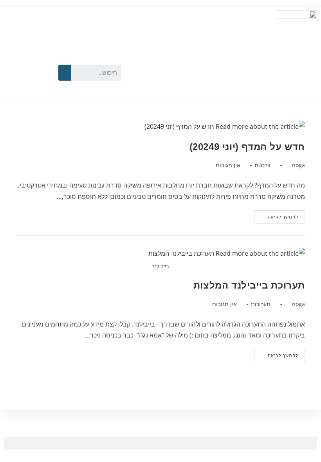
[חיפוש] (64, 73)
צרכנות (262, 165)
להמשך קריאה (276, 215)
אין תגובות (228, 165)
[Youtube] (13, 59)
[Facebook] (36, 59)
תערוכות (261, 304)
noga (298, 165)
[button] (160, 443)
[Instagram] (13, 83)
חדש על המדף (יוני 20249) (247, 146)
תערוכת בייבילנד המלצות (249, 285)
